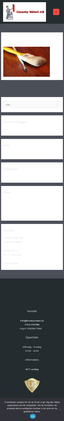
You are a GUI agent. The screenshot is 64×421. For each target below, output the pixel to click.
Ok (32, 416)
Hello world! (9, 129)
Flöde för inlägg (11, 204)
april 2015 (8, 152)
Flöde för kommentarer (15, 209)
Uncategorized (11, 176)
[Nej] (60, 409)
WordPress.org (11, 214)
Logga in (7, 199)
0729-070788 (32, 324)
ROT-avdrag (32, 369)
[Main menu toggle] (56, 12)
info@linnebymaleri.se (32, 320)
